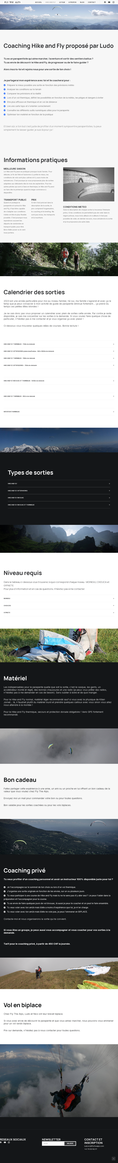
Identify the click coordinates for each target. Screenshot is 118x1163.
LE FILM (62, 2)
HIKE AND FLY (50, 2)
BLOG (82, 2)
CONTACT (92, 2)
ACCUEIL (38, 2)
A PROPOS (72, 2)
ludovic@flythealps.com (94, 1146)
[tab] (59, 344)
